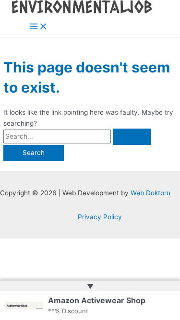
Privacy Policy (100, 217)
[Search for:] (77, 136)
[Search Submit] (132, 137)
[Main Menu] (38, 27)
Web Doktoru (150, 193)
